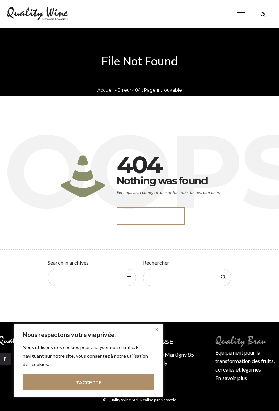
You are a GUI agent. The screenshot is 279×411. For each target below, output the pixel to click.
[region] (88, 360)
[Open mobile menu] (243, 14)
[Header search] (263, 13)
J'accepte (89, 383)
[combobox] (92, 277)
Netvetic (168, 400)
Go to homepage (151, 216)
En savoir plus (231, 378)
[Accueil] (37, 18)
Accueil (105, 90)
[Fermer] (156, 329)
